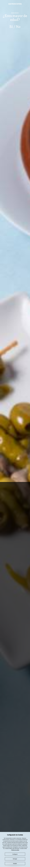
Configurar (15, 854)
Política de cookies (15, 850)
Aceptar (15, 863)
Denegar (15, 858)
